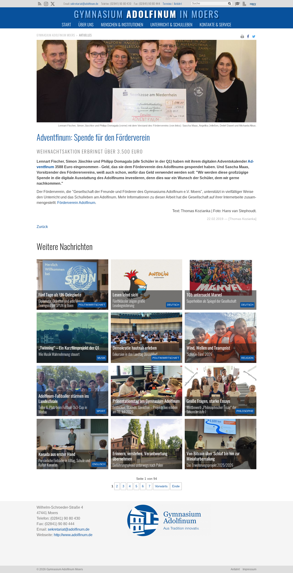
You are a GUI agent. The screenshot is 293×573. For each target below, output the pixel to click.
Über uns (85, 24)
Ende (176, 486)
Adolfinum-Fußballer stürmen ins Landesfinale (63, 398)
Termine (167, 3)
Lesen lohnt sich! (125, 294)
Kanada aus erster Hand (56, 454)
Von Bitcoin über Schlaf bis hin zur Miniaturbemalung (213, 456)
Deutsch (173, 304)
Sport (101, 411)
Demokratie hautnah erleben (135, 347)
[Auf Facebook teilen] (247, 36)
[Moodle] (237, 3)
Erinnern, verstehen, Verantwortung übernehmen (140, 456)
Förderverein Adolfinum (76, 203)
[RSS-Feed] (39, 3)
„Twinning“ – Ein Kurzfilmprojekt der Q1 (68, 347)
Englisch (98, 464)
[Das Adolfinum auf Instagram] (46, 4)
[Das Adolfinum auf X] (52, 4)
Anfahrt (178, 3)
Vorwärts (161, 486)
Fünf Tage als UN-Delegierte (59, 294)
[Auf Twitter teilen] (253, 36)
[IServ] (252, 3)
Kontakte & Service (215, 24)
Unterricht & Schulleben (171, 24)
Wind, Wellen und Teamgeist (208, 347)
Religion (247, 357)
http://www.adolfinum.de (73, 535)
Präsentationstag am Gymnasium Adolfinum (146, 401)
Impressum (249, 569)
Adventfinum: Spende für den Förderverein (93, 137)
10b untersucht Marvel (204, 294)
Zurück (42, 227)
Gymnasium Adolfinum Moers (56, 35)
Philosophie (244, 411)
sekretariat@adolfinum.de (84, 3)
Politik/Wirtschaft (92, 304)
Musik (101, 357)
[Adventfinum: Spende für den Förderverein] (146, 121)
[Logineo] (244, 3)
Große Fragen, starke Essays (208, 401)
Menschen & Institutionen (122, 24)
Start (66, 24)
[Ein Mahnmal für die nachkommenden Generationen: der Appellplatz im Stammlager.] (146, 444)
